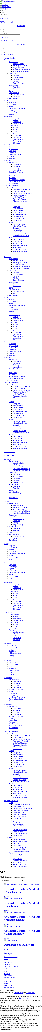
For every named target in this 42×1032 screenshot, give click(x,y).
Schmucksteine (9, 978)
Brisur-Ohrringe (18, 77)
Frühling (11, 187)
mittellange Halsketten (20, 465)
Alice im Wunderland (20, 201)
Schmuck (7, 60)
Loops (15, 131)
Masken (11, 110)
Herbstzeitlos (17, 230)
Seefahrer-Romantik (20, 249)
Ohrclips (16, 81)
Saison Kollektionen (11, 185)
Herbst (11, 222)
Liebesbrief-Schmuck (20, 197)
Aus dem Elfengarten (20, 199)
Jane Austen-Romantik (20, 195)
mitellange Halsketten (20, 66)
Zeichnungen (13, 104)
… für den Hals (14, 125)
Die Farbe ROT (18, 211)
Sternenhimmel (18, 209)
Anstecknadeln (14, 93)
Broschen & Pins (18, 95)
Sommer (11, 205)
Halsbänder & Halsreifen (21, 71)
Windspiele (12, 178)
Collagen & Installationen (17, 108)
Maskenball (17, 247)
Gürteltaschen (17, 137)
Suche (2, 10)
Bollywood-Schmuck (20, 218)
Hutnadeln (16, 96)
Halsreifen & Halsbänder (21, 471)
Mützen (15, 120)
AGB (6, 959)
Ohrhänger (16, 75)
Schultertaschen (18, 135)
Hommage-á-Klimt (19, 234)
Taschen (11, 133)
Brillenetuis (17, 141)
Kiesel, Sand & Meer (20, 226)
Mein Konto (4, 18)
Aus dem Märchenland (20, 245)
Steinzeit (16, 228)
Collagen (16, 168)
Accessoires (8, 116)
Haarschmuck (13, 98)
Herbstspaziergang (19, 224)
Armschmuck (13, 85)
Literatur (11, 114)
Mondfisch (8, 976)
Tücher (15, 127)
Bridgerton (16, 207)
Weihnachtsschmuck (20, 251)
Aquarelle (12, 106)
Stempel (11, 156)
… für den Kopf (14, 118)
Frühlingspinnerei (19, 737)
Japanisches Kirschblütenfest (22, 193)
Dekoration (8, 160)
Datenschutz (8, 972)
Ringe (11, 91)
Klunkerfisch (30, 993)
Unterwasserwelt (18, 216)
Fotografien (12, 151)
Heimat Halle (17, 220)
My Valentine (17, 243)
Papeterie (7, 145)
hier (1, 1012)
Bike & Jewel (17, 203)
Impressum (8, 953)
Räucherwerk (13, 183)
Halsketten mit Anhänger (21, 69)
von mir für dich (9, 58)
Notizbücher (13, 153)
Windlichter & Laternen (17, 180)
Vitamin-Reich (18, 212)
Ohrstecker (16, 79)
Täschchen (16, 143)
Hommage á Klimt (19, 780)
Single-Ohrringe (18, 83)
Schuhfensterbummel (20, 214)
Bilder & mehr (13, 162)
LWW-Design (18, 993)
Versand (7, 955)
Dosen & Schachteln (16, 182)
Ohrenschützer (18, 124)
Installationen (17, 170)
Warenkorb (21, 26)
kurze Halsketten (18, 64)
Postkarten (12, 147)
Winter (11, 238)
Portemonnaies (18, 139)
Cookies (7, 974)
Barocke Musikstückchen (21, 189)
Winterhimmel (18, 241)
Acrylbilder (12, 102)
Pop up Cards (13, 112)
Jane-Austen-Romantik (21, 741)
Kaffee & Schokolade (20, 232)
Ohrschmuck (13, 73)
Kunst (6, 100)
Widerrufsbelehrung (11, 957)
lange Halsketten (18, 68)
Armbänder (17, 89)
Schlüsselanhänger (15, 154)
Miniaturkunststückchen (21, 236)
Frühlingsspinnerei (19, 191)
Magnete (12, 158)
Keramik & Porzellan (16, 172)
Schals (15, 129)
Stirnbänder (17, 122)
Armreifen (16, 87)
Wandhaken (13, 176)
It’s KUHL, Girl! (18, 240)
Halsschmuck (13, 62)
